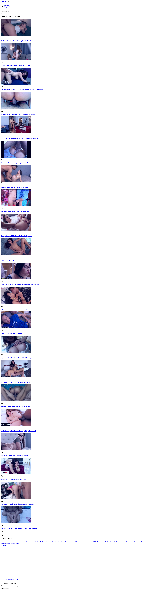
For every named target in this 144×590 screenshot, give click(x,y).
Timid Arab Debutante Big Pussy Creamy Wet (15, 163)
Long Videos (7, 6)
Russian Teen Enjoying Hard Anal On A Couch (15, 65)
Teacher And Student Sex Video (21, 541)
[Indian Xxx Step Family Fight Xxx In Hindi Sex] (16, 206)
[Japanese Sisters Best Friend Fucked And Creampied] (16, 352)
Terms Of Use (11, 579)
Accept (2, 588)
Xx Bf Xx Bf (108, 541)
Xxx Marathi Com (50, 541)
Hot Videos (6, 7)
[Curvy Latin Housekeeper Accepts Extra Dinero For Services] (16, 132)
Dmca (17, 579)
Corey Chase (32, 541)
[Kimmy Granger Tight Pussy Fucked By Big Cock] (16, 230)
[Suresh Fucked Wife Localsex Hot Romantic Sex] (16, 401)
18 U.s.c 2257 (4, 579)
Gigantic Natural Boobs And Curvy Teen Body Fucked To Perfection (22, 89)
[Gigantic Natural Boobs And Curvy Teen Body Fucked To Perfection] (16, 84)
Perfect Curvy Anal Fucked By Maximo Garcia (15, 382)
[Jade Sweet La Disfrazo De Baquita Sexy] (16, 474)
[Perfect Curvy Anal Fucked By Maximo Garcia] (16, 376)
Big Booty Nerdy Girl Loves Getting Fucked (14, 455)
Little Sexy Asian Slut (7, 260)
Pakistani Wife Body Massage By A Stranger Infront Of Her (19, 528)
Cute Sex (114, 541)
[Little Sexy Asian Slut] (16, 254)
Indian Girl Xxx (93, 541)
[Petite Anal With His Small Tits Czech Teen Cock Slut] (16, 498)
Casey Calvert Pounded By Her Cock (12, 333)
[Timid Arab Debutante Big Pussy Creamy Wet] (16, 157)
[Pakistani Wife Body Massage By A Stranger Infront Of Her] (16, 522)
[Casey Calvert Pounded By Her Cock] (16, 327)
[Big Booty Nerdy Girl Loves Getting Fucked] (16, 449)
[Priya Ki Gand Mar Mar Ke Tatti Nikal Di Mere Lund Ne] (16, 108)
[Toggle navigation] (8, 1)
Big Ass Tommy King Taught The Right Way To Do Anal (18, 431)
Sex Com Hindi (120, 541)
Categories (6, 5)
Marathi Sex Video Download (68, 541)
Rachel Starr (79, 541)
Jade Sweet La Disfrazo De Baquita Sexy (13, 479)
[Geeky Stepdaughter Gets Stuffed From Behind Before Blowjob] (16, 279)
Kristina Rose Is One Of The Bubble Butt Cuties (15, 187)
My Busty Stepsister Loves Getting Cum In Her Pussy (17, 41)
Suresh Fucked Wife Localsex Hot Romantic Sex (15, 406)
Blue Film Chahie (15, 543)
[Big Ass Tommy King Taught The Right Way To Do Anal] (16, 425)
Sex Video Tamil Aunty (129, 541)
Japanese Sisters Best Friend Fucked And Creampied (17, 358)
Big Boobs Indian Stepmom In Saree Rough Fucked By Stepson (20, 309)
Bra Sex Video (4, 541)
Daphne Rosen (85, 541)
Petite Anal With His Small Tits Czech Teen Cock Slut (17, 504)
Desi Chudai (43, 541)
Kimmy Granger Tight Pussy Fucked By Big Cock (16, 236)
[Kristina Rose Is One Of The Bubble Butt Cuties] (16, 181)
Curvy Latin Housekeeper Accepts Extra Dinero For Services (19, 138)
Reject (7, 588)
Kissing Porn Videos (5, 543)
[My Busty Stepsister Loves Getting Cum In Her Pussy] (16, 35)
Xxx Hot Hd (139, 541)
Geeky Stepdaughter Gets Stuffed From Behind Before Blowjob (20, 284)
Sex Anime (10, 541)
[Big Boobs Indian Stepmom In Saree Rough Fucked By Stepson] (16, 303)
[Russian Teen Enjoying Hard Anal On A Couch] (16, 59)
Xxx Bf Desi (58, 541)
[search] (1, 13)
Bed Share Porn (101, 541)
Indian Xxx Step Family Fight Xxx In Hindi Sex (15, 211)
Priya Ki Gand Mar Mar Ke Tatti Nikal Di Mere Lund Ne (18, 114)
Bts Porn (37, 541)
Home (5, 3)
